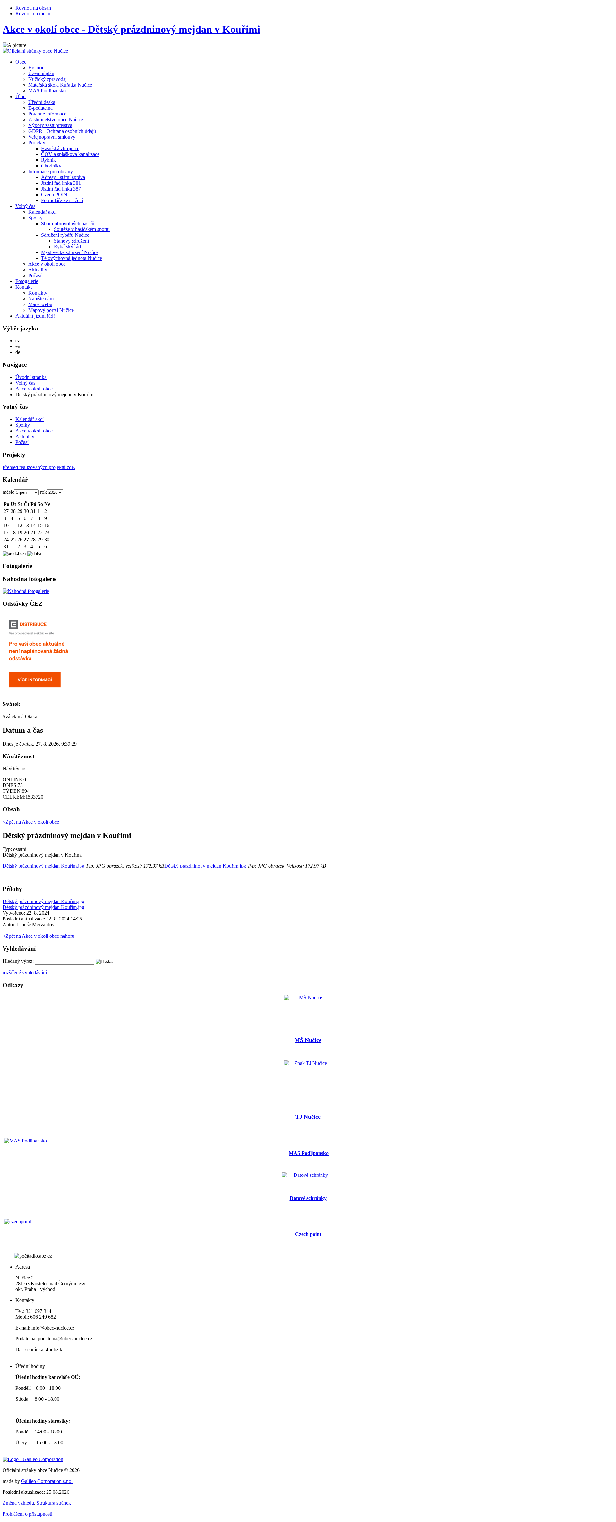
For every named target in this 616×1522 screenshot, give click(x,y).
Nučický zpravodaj (47, 79)
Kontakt (23, 287)
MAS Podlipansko (47, 90)
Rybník (48, 160)
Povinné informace (47, 113)
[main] (308, 872)
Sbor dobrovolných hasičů (67, 223)
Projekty (36, 142)
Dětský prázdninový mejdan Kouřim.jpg (43, 865)
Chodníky (51, 165)
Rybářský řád (67, 246)
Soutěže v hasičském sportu (82, 229)
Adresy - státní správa (63, 177)
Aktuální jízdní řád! (35, 316)
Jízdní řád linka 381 (61, 183)
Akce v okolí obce (46, 264)
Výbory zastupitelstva (50, 125)
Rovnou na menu (32, 13)
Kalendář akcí (42, 212)
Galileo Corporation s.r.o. (47, 1481)
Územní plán (41, 73)
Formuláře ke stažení (62, 200)
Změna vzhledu (18, 1503)
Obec (20, 61)
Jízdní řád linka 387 (61, 189)
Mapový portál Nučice (51, 310)
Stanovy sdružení (71, 241)
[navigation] (308, 424)
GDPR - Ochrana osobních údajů (62, 131)
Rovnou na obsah (33, 8)
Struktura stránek (54, 1503)
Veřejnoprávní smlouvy (51, 137)
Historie (36, 67)
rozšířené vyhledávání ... (27, 972)
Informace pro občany (50, 171)
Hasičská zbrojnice (60, 148)
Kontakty (37, 292)
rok (43, 492)
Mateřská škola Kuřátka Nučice (60, 85)
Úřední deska (41, 102)
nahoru (67, 936)
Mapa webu (40, 304)
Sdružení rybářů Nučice (65, 235)
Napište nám (41, 298)
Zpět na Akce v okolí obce (31, 936)
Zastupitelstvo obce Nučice (55, 119)
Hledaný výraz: (18, 961)
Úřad (20, 96)
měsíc (8, 492)
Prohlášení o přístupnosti (27, 1514)
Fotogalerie (26, 281)
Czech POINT (56, 194)
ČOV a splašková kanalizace (70, 154)
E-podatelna (40, 108)
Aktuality (37, 269)
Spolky (35, 217)
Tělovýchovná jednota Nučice (71, 258)
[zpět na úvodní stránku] (35, 51)
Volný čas (25, 206)
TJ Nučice (308, 1117)
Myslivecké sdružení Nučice (69, 252)
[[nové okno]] (33, 1459)
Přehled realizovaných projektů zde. (39, 467)
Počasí (34, 275)
